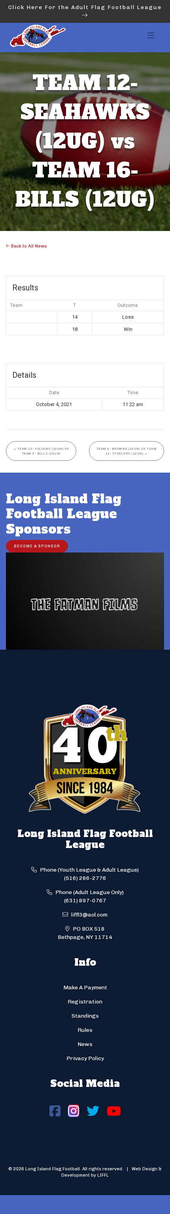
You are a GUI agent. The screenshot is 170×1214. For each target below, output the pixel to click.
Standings (85, 1016)
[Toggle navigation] (151, 38)
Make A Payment (85, 987)
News (85, 1044)
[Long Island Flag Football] (37, 37)
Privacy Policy (85, 1058)
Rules (85, 1030)
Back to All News (28, 246)
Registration (85, 1001)
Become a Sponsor (37, 546)
